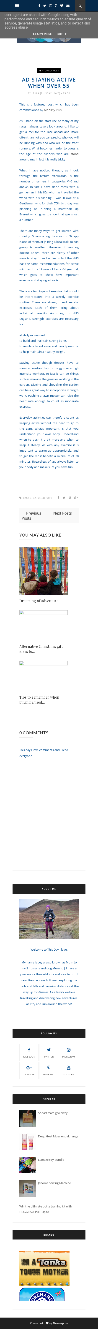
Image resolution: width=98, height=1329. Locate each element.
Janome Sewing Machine (54, 1183)
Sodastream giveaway (53, 1113)
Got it (62, 34)
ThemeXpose (60, 1323)
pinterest (49, 1074)
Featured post (49, 70)
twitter (49, 1056)
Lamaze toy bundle (51, 1160)
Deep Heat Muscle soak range (58, 1136)
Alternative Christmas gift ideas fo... (41, 649)
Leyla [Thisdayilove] (46, 93)
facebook (29, 1056)
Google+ (29, 1074)
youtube (68, 1074)
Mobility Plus (53, 110)
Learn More (42, 34)
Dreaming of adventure (38, 600)
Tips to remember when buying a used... (39, 700)
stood (75, 154)
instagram (68, 1056)
